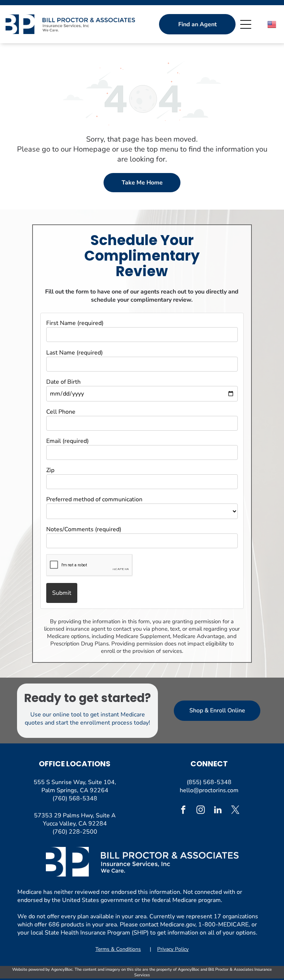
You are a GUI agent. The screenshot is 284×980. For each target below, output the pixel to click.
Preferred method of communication (94, 499)
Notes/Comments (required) (83, 529)
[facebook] (183, 810)
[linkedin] (218, 810)
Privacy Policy (173, 949)
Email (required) (67, 441)
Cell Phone (60, 412)
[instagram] (200, 810)
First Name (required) (75, 323)
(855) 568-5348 (209, 782)
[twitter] (235, 810)
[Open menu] (246, 24)
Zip (50, 470)
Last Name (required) (74, 353)
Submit (61, 593)
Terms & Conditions (118, 949)
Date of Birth (63, 382)
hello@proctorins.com (209, 790)
